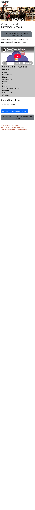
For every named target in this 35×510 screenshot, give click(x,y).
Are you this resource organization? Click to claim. (17, 117)
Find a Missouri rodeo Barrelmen (12, 127)
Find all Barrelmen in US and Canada (14, 130)
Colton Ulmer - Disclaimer (10, 125)
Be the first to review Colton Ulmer (14, 111)
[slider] (6, 104)
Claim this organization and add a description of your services (16, 34)
